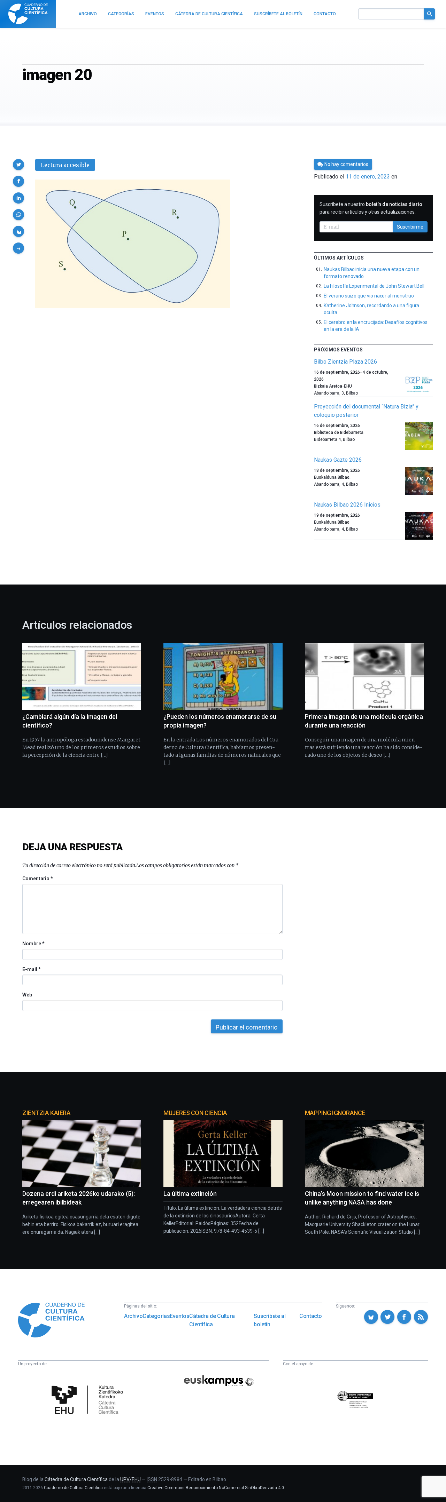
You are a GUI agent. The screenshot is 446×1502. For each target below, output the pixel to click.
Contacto (310, 1316)
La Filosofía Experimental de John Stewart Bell (374, 286)
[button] (18, 164)
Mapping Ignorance (335, 1112)
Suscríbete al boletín (269, 1320)
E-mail (31, 969)
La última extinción (190, 1193)
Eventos (179, 1316)
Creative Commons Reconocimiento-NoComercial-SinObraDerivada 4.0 (215, 1487)
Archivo (133, 1316)
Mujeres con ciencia (195, 1112)
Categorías (156, 1316)
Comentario (37, 878)
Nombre (33, 943)
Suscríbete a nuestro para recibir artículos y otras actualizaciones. (371, 208)
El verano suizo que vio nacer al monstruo (369, 296)
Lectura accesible (65, 164)
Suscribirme (410, 227)
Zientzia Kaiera (46, 1112)
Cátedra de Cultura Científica (211, 1320)
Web (27, 995)
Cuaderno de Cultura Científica (73, 1487)
